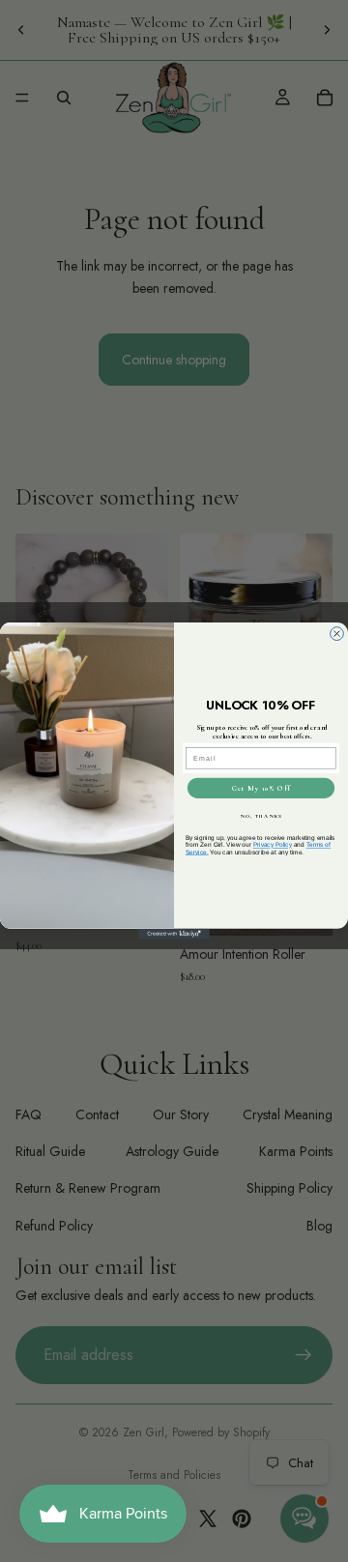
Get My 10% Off (261, 788)
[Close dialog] (337, 634)
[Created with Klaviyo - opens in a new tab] (174, 934)
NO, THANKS (261, 816)
